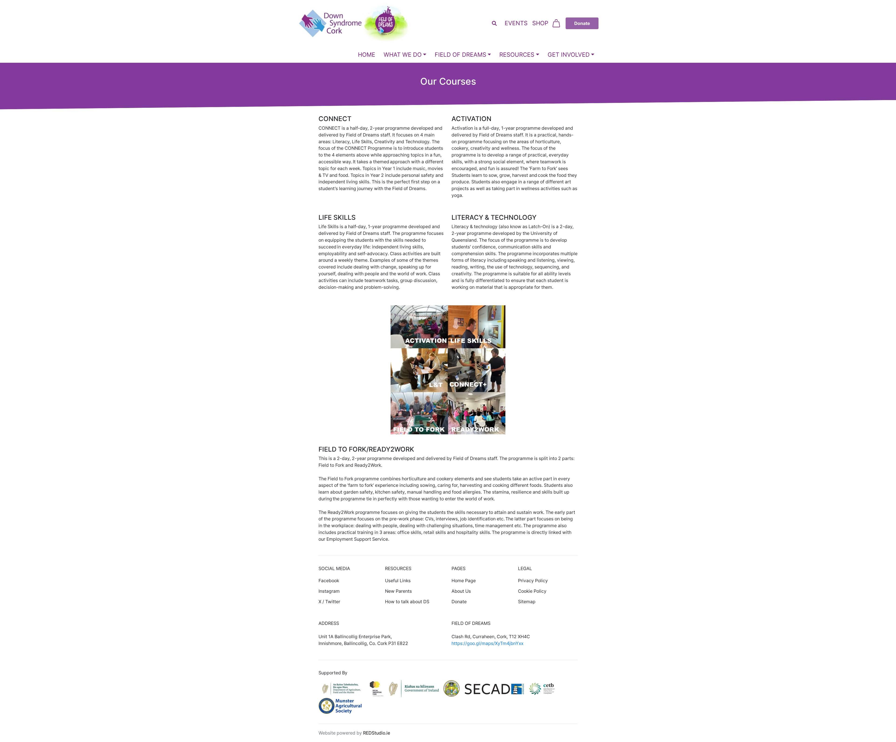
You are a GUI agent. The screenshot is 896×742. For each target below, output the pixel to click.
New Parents (398, 591)
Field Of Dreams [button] (460, 54)
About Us (461, 591)
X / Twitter (329, 601)
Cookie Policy (532, 591)
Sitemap (527, 601)
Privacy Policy (533, 580)
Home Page (464, 580)
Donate (459, 601)
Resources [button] (516, 54)
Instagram (329, 591)
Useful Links (398, 580)
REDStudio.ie (376, 733)
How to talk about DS (407, 601)
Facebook (328, 580)
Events (516, 23)
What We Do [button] (403, 54)
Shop (540, 23)
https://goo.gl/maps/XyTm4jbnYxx (487, 643)
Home (366, 54)
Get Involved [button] (569, 54)
